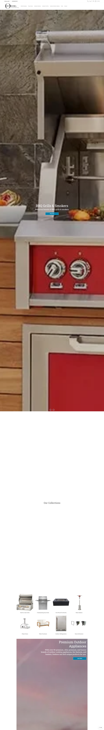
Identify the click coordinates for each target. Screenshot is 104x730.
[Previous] (50, 409)
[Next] (53, 409)
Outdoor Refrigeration (61, 634)
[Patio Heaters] (79, 602)
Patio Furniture (43, 634)
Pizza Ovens (25, 634)
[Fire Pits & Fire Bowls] (61, 602)
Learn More (79, 658)
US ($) (98, 1)
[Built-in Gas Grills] (24, 602)
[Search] (88, 1)
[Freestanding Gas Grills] (43, 602)
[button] (91, 1)
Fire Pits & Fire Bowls (61, 612)
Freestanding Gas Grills (43, 612)
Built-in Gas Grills (24, 612)
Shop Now (52, 213)
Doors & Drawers (79, 634)
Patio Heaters (79, 612)
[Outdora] (11, 6)
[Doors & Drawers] (79, 623)
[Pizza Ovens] (24, 623)
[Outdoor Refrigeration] (61, 623)
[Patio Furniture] (43, 623)
